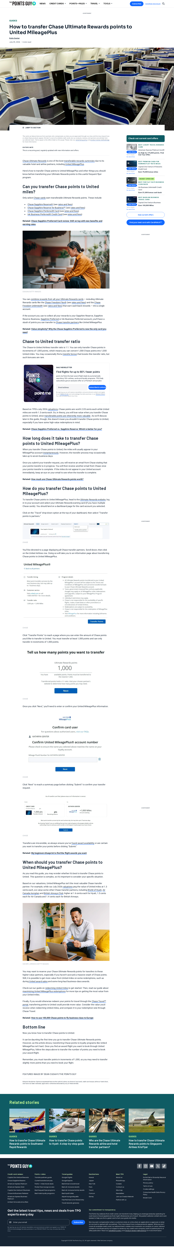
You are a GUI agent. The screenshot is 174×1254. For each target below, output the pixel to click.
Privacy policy (148, 1183)
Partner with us (121, 1200)
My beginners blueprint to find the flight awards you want (59, 853)
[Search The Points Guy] (163, 3)
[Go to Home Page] (22, 3)
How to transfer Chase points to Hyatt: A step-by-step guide (66, 1142)
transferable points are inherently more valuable (67, 416)
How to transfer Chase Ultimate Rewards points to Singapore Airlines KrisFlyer (147, 1143)
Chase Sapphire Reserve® (40, 204)
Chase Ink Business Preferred (18, 1193)
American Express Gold (16, 1187)
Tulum (91, 1190)
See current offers (145, 215)
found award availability (82, 843)
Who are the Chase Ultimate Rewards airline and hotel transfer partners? (104, 1143)
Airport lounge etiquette (70, 1197)
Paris (90, 1187)
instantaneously (50, 452)
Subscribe (136, 4)
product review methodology (100, 140)
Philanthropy (120, 1181)
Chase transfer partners (67, 322)
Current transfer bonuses (44, 1181)
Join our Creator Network (125, 1197)
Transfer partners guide (43, 1177)
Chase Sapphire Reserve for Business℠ (46, 207)
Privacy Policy (100, 394)
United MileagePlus (74, 164)
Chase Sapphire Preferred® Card (43, 211)
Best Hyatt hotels (68, 1193)
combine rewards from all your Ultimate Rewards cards (57, 299)
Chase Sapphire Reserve (16, 1181)
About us (119, 1177)
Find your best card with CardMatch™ (145, 222)
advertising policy (81, 140)
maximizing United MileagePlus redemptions (44, 991)
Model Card (147, 1198)
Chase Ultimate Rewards (34, 161)
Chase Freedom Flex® (55, 302)
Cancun (92, 1193)
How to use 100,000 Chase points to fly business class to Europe (62, 1018)
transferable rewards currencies (79, 161)
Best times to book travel (70, 1184)
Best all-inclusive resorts (70, 1187)
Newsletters (120, 1193)
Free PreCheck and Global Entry (73, 1200)
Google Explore (67, 1181)
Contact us (120, 1187)
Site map (119, 1190)
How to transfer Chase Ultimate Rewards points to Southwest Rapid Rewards (27, 1143)
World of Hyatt (95, 890)
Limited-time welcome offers (18, 1202)
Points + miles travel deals (44, 1184)
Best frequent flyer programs (45, 1190)
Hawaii (91, 1177)
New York (92, 1184)
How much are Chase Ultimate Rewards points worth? (57, 479)
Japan (91, 1181)
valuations (53, 409)
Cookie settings (148, 1189)
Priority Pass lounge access (44, 1187)
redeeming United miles (56, 988)
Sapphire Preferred (50, 319)
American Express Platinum (17, 1184)
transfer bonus (70, 354)
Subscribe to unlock (97, 387)
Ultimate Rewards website (93, 499)
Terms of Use (64, 394)
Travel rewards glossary (70, 1203)
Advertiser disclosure (152, 4)
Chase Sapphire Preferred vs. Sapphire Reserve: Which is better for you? (66, 429)
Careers (119, 1184)
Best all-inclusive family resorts (73, 1190)
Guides (13, 20)
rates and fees (65, 204)
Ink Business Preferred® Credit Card (45, 214)
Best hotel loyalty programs (45, 1193)
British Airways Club (53, 893)
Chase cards (40, 197)
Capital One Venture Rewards (18, 1177)
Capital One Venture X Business (19, 1190)
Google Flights (67, 1177)
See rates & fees (131, 156)
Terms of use (147, 1186)
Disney (91, 1197)
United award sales (38, 981)
